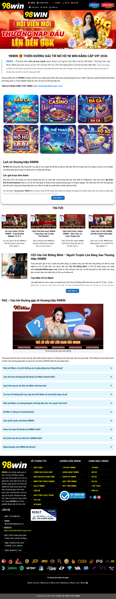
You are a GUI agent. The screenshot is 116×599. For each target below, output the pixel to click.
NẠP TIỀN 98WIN (69, 481)
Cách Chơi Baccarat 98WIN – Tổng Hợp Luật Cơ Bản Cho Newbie (43, 233)
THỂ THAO (35, 7)
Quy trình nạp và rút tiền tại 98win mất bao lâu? (25, 385)
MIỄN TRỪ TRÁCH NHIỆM (44, 481)
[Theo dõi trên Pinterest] (99, 497)
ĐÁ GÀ (67, 3)
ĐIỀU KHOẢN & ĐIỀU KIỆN (44, 477)
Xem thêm (57, 198)
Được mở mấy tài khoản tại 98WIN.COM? (22, 429)
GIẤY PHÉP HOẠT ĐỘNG (44, 495)
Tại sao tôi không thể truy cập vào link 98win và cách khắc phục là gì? (35, 394)
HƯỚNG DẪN (43, 3)
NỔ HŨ (76, 3)
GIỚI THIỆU (38, 467)
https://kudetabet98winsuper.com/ (48, 86)
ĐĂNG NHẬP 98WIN (71, 472)
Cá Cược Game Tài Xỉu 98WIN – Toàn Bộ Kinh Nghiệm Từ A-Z (14, 233)
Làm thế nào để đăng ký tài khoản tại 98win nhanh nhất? (29, 377)
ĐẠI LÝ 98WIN (39, 486)
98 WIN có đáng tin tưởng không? (18, 412)
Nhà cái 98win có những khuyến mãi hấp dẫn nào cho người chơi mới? (35, 403)
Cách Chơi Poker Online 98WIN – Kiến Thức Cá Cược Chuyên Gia (72, 233)
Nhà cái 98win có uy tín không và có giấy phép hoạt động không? (33, 368)
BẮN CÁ (54, 7)
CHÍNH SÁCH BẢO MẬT (43, 472)
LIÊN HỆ (37, 491)
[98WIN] (13, 5)
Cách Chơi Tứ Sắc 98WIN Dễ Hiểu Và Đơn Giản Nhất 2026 (101, 233)
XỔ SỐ (45, 7)
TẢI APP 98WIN (69, 467)
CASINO (57, 3)
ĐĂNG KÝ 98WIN (69, 477)
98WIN (33, 3)
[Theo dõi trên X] (91, 497)
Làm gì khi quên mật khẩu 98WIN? (19, 420)
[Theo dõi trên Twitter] (95, 497)
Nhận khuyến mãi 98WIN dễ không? (19, 447)
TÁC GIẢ (37, 500)
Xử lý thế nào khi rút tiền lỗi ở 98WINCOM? (22, 438)
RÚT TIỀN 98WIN (69, 486)
